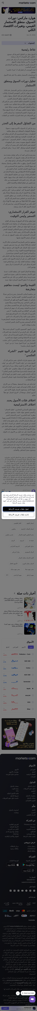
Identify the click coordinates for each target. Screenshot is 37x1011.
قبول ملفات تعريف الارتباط (19, 509)
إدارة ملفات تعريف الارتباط (19, 515)
